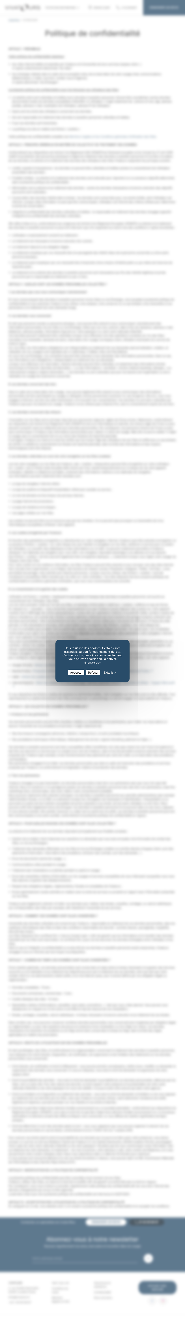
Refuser (93, 672)
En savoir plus (92, 662)
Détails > (110, 672)
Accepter (76, 672)
